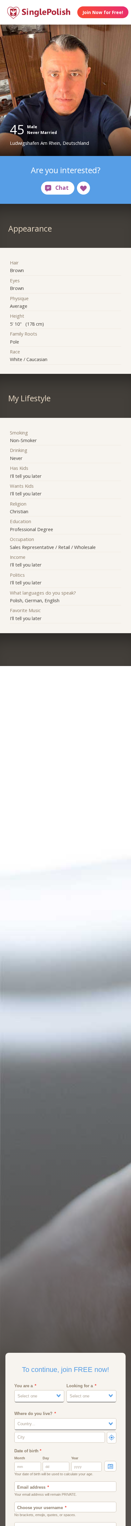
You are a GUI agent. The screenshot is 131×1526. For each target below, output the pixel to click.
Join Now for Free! (102, 12)
